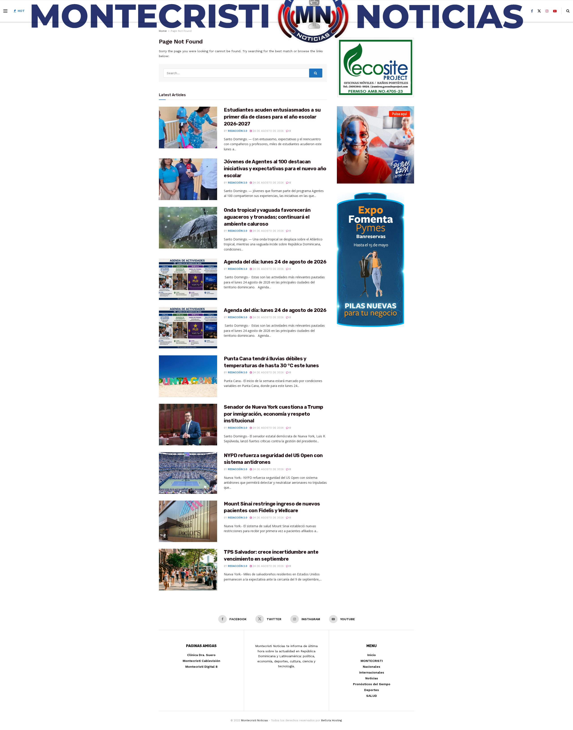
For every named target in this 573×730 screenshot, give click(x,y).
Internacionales (371, 672)
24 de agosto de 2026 (268, 131)
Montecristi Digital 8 (201, 666)
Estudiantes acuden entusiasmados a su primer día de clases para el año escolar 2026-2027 (272, 117)
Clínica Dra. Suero (201, 655)
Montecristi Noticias (254, 720)
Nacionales (371, 666)
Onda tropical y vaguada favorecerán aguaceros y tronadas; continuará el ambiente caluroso (267, 217)
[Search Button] (316, 73)
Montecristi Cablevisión (201, 661)
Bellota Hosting (331, 720)
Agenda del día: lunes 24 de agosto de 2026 (275, 262)
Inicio (371, 655)
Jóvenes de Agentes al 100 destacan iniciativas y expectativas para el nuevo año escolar (275, 169)
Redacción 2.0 (237, 131)
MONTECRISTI (372, 661)
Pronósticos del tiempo (371, 684)
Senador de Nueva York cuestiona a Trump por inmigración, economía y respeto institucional (273, 414)
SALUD (371, 696)
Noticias (371, 678)
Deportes (371, 690)
